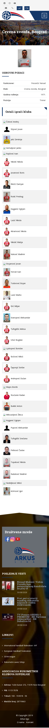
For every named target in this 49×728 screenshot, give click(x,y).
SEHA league (9, 656)
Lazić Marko (16, 295)
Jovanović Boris (17, 172)
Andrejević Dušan (18, 378)
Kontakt (29, 722)
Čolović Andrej (12, 121)
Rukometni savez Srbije (14, 662)
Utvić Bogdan (16, 340)
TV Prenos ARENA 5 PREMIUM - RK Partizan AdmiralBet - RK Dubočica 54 (31, 618)
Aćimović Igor (16, 491)
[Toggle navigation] (44, 15)
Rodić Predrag (16, 196)
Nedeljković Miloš (14, 483)
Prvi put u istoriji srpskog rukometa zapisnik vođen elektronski (28, 601)
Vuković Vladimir (17, 254)
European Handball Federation (17, 651)
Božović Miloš (16, 356)
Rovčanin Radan (17, 395)
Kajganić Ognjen (17, 209)
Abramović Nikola (18, 231)
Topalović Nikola (17, 462)
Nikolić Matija (16, 242)
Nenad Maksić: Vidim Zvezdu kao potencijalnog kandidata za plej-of (31, 585)
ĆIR (26, 8)
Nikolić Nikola (16, 161)
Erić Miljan (15, 306)
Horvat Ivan (15, 272)
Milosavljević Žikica (14, 414)
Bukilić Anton (16, 406)
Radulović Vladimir (18, 474)
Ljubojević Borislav (14, 348)
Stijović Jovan (16, 129)
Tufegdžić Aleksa (18, 329)
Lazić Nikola (15, 220)
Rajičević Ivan (12, 153)
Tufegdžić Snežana (18, 438)
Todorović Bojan (18, 283)
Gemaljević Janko (13, 148)
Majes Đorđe (12, 387)
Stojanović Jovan (13, 263)
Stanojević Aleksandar (20, 317)
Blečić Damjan (17, 184)
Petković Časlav (17, 450)
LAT (19, 8)
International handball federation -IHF (20, 645)
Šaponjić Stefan (17, 367)
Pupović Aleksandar (19, 427)
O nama (20, 722)
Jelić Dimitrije (16, 139)
